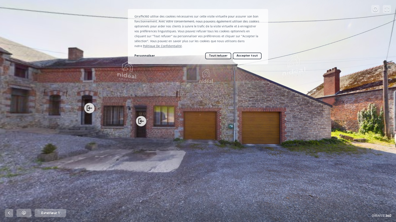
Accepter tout (247, 55)
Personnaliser (144, 55)
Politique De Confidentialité (162, 46)
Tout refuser (218, 55)
